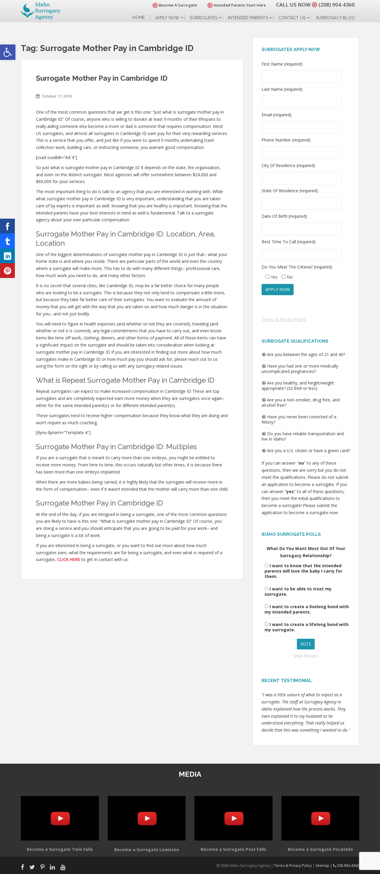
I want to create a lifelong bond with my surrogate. (307, 627)
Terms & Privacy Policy (284, 319)
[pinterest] (7, 270)
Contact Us (291, 17)
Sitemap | (324, 865)
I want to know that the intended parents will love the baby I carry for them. (303, 571)
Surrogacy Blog (335, 17)
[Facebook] (7, 226)
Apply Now (167, 17)
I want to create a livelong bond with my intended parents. (307, 609)
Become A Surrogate (177, 5)
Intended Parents (248, 17)
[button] (7, 52)
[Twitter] (7, 240)
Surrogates (203, 17)
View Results (306, 656)
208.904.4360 (347, 865)
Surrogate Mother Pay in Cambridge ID (101, 78)
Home (138, 17)
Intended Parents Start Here (239, 5)
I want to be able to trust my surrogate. (298, 591)
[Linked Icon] (7, 255)
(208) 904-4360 (337, 4)
